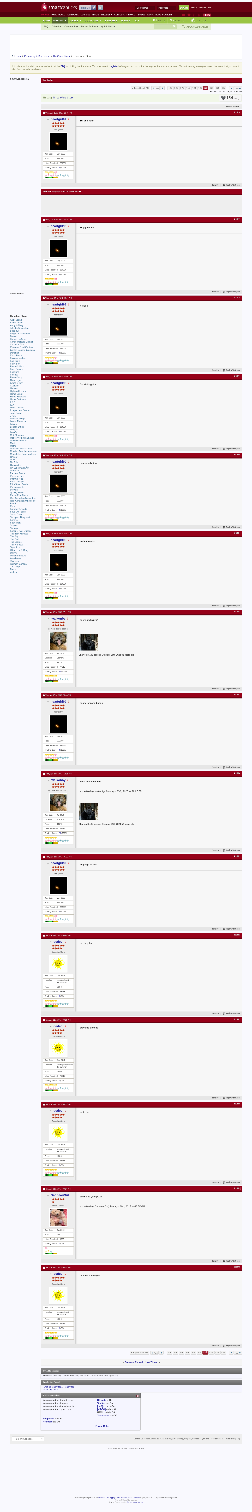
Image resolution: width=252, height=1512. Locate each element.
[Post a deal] (207, 14)
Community (70, 26)
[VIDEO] (101, 1409)
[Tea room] (183, 14)
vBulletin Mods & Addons (130, 1498)
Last (236, 89)
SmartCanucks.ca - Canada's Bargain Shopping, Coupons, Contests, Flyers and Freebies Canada (184, 1439)
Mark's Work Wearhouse (22, 438)
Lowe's (13, 432)
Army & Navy (16, 325)
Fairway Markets (18, 358)
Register (205, 7)
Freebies (106, 15)
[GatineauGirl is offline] (58, 1217)
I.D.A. (13, 402)
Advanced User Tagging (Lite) (108, 1498)
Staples (14, 525)
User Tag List (48, 80)
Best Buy (14, 331)
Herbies (14, 388)
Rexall (13, 503)
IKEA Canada (16, 407)
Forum (59, 20)
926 (205, 88)
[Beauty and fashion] (189, 14)
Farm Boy (15, 363)
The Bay (14, 536)
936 (223, 88)
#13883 (237, 695)
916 (188, 88)
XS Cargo (15, 566)
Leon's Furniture (18, 421)
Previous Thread (134, 1362)
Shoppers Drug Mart (20, 517)
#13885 (237, 856)
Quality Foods (17, 492)
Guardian (14, 385)
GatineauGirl (60, 1195)
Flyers (95, 15)
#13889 (237, 1188)
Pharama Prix (17, 476)
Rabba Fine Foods (19, 495)
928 (217, 88)
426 (170, 88)
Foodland (14, 372)
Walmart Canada (18, 564)
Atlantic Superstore (19, 328)
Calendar (56, 26)
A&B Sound (16, 320)
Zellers (13, 572)
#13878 (237, 298)
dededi (58, 941)
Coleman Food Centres (21, 347)
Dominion (14, 352)
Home (54, 15)
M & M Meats (17, 435)
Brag (162, 20)
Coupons (85, 15)
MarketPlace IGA (18, 440)
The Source (16, 542)
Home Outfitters (18, 399)
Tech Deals (73, 15)
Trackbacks (103, 1415)
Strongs (14, 528)
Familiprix (15, 361)
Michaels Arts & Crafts (21, 448)
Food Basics (16, 369)
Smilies (101, 1403)
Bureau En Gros (18, 339)
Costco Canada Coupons (22, 350)
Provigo (14, 490)
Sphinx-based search (135, 1502)
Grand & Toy (16, 383)
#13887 (237, 1020)
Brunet (13, 336)
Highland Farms (18, 391)
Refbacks (47, 1421)
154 (231, 98)
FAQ (46, 26)
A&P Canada (16, 322)
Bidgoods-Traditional (20, 333)
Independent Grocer (20, 410)
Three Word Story (63, 97)
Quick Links (107, 26)
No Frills (14, 462)
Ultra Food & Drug (19, 550)
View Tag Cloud (50, 1389)
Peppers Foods (17, 473)
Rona (12, 506)
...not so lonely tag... (53, 1387)
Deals (61, 15)
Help (194, 7)
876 (182, 88)
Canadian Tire (17, 344)
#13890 (237, 1267)
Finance (131, 15)
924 (194, 88)
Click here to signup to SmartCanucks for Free (62, 192)
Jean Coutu (15, 413)
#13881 (237, 533)
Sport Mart (15, 522)
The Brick (15, 539)
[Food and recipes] (194, 14)
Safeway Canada (18, 509)
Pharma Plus (16, 479)
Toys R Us (15, 547)
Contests (119, 15)
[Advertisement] (106, 205)
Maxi (12, 443)
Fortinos (14, 374)
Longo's (14, 429)
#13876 (237, 112)
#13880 (237, 455)
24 (60, 671)
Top (136, 20)
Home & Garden (163, 15)
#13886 (237, 935)
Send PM (215, 185)
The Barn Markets (19, 533)
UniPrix (13, 553)
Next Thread (151, 1362)
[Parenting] (199, 14)
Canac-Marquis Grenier (21, 341)
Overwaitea (15, 465)
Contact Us (138, 1439)
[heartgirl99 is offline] (58, 141)
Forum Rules (102, 1426)
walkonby (58, 618)
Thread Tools (232, 106)
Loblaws (14, 424)
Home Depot (16, 394)
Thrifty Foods (16, 544)
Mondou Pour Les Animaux (23, 451)
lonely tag (69, 1387)
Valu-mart (15, 561)
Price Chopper (17, 481)
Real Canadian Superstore (23, 498)
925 (200, 88)
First (157, 89)
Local (181, 20)
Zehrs (13, 569)
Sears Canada (17, 514)
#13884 (237, 773)
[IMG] (100, 1406)
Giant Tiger (15, 380)
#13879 (237, 376)
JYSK (13, 416)
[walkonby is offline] (58, 641)
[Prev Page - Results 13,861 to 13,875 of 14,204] (162, 88)
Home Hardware (18, 396)
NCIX (12, 459)
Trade (203, 20)
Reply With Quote (233, 185)
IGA (12, 405)
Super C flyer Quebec (21, 531)
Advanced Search (197, 26)
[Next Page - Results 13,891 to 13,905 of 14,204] (231, 88)
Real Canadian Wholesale (22, 500)
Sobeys (14, 520)
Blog (46, 20)
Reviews (141, 15)
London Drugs (17, 427)
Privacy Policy (230, 1439)
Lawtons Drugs (17, 418)
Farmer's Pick (17, 366)
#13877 (237, 219)
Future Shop (16, 377)
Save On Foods (18, 511)
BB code (101, 1400)
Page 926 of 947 (141, 88)
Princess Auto (17, 487)
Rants (150, 15)
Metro (13, 446)
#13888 (237, 1104)
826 (176, 88)
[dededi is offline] (58, 964)
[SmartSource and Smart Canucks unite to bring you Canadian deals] (24, 301)
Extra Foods (16, 355)
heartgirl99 (58, 119)
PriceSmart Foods (19, 484)
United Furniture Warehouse (18, 557)
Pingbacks (48, 1418)
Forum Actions (89, 26)
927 (211, 88)
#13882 (237, 612)
